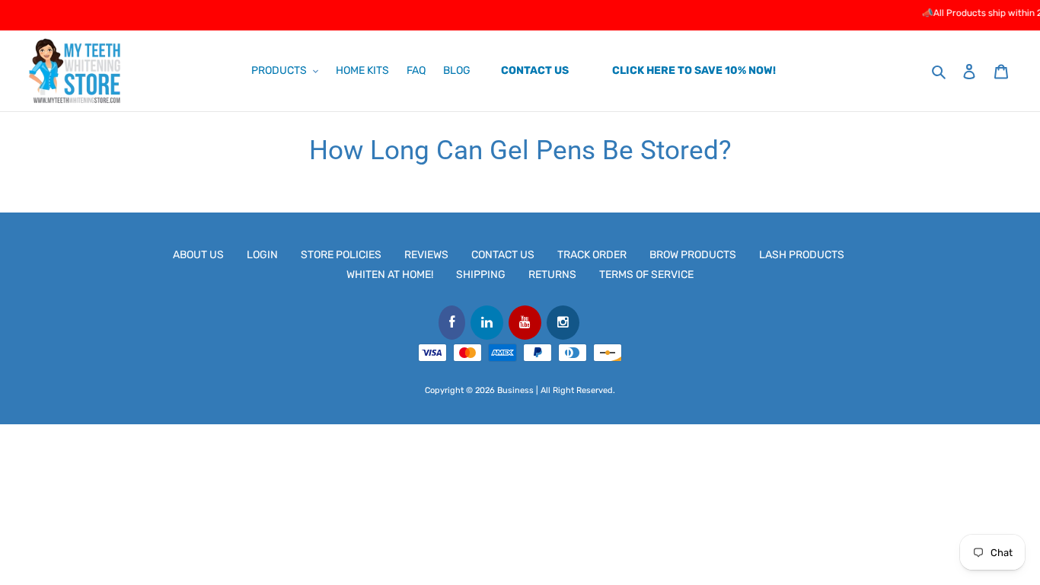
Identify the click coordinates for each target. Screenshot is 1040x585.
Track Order (592, 254)
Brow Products (692, 254)
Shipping (481, 274)
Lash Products (801, 254)
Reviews (426, 254)
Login (262, 254)
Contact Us (502, 254)
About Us (198, 254)
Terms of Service (646, 274)
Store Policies (341, 254)
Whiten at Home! (389, 274)
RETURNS (552, 274)
